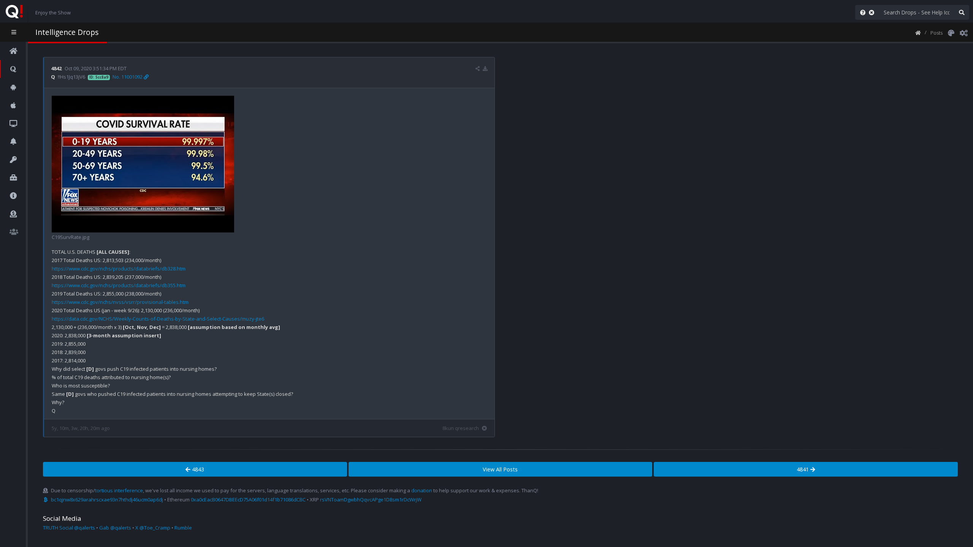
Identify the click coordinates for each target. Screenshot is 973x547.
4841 (803, 469)
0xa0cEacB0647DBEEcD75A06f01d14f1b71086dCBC (248, 499)
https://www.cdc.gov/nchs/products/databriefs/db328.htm (118, 268)
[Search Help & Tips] (861, 12)
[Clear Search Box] (873, 12)
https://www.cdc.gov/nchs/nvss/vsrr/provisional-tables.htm (120, 302)
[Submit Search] (961, 12)
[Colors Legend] (950, 32)
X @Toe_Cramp (152, 527)
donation (421, 490)
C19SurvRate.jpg (70, 237)
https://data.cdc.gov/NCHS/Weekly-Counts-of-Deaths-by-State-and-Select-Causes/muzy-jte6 (158, 318)
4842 (56, 68)
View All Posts (500, 469)
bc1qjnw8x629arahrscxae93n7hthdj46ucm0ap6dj (107, 499)
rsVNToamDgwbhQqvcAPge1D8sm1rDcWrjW (371, 499)
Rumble (183, 527)
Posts (936, 32)
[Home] (918, 32)
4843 (197, 469)
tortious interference (119, 490)
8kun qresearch (460, 428)
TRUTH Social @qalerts (69, 527)
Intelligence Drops (66, 32)
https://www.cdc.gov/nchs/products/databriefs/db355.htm (118, 285)
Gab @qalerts (115, 527)
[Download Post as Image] (485, 68)
